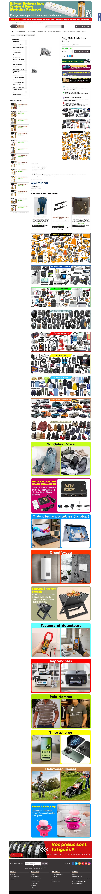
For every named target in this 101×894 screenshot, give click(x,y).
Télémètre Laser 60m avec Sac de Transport (23, 119)
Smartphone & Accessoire (16, 72)
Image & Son (16, 66)
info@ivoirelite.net (42, 22)
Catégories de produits (20, 31)
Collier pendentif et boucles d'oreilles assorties (40, 216)
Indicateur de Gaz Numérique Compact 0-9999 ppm (23, 184)
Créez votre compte (86, 22)
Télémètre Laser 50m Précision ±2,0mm (23, 126)
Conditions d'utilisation (36, 878)
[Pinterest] (72, 56)
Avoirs (53, 878)
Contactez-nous (34, 883)
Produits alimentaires (18, 80)
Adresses (54, 880)
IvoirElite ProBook (35, 889)
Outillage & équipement (19, 62)
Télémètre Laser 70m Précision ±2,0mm (23, 111)
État (32, 190)
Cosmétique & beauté (18, 77)
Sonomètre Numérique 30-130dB (23, 133)
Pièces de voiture (17, 50)
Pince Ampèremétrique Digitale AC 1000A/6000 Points (23, 148)
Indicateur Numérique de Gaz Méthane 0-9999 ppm (23, 191)
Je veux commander (81, 51)
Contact (84, 31)
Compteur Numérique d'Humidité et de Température (23, 206)
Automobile (16, 41)
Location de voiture (17, 89)
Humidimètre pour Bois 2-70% (23, 198)
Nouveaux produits (16, 101)
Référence (33, 186)
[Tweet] (70, 56)
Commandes (55, 876)
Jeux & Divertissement (18, 87)
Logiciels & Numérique (18, 82)
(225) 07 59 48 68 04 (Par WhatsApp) (24, 22)
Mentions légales (35, 876)
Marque (64, 41)
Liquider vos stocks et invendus (54, 31)
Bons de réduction (56, 881)
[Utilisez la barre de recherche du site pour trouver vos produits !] (50, 19)
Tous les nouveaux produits (21, 212)
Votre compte (56, 871)
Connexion (77, 22)
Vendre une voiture (31, 31)
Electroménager (17, 57)
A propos (33, 880)
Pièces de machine (17, 54)
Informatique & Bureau (18, 59)
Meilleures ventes (14, 878)
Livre (14, 92)
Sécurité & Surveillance (18, 69)
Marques (12, 880)
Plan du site (33, 885)
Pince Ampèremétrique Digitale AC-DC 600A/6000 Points (23, 155)
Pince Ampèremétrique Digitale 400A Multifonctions (23, 177)
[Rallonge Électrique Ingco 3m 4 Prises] (50, 8)
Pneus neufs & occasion (18, 47)
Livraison (33, 874)
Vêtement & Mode (17, 64)
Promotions (12, 874)
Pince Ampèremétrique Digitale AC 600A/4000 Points (23, 169)
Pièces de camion (17, 52)
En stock (33, 188)
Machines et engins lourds (17, 44)
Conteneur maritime (18, 75)
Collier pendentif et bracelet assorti (81, 216)
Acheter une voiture (42, 31)
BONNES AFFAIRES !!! (17, 94)
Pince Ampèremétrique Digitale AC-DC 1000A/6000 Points (23, 140)
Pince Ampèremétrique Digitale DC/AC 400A (23, 162)
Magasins (33, 887)
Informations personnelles (57, 874)
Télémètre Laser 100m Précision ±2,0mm (23, 104)
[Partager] (68, 56)
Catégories (15, 39)
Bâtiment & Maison (17, 84)
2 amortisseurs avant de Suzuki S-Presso (60, 218)
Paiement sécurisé (35, 881)
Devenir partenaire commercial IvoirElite (72, 31)
